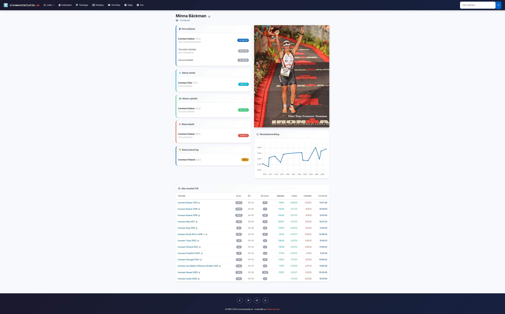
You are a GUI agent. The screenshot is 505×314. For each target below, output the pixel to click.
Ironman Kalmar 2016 (188, 209)
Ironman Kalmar (186, 38)
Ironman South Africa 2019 (190, 234)
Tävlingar (83, 5)
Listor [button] (49, 5)
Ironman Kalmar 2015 (188, 203)
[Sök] (498, 5)
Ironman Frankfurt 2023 (189, 253)
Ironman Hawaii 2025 (188, 272)
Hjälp (130, 5)
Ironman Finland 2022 (188, 247)
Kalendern (66, 5)
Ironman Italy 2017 (186, 221)
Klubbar (99, 5)
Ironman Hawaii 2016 (188, 215)
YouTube (115, 5)
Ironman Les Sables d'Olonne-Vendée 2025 (198, 266)
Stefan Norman (273, 309)
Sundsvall (185, 20)
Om (141, 5)
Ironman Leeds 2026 (187, 279)
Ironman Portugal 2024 (189, 259)
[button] (240, 300)
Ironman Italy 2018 (186, 228)
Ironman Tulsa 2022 (187, 240)
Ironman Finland (186, 159)
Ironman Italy (185, 82)
